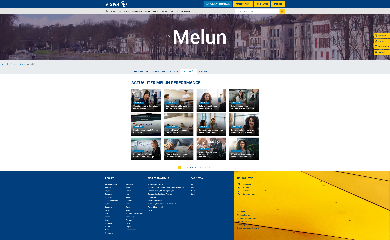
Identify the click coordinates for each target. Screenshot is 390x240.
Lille (106, 214)
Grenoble (108, 207)
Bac (192, 184)
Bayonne (108, 191)
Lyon (107, 220)
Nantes (128, 191)
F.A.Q (150, 210)
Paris (128, 204)
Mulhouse (129, 184)
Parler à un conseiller (220, 4)
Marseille (108, 223)
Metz (107, 230)
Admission (173, 12)
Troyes (128, 227)
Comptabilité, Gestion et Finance (160, 194)
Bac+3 (193, 191)
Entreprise (185, 12)
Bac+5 (193, 194)
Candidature (262, 4)
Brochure (278, 4)
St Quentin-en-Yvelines (134, 214)
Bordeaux (108, 197)
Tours (128, 223)
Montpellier (109, 233)
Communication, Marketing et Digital (161, 191)
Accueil (5, 64)
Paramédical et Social (156, 207)
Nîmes (128, 197)
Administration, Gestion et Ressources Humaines (166, 188)
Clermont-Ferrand (111, 201)
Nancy (128, 188)
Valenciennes (131, 230)
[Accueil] (107, 11)
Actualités (188, 71)
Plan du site (241, 212)
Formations (116, 12)
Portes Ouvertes (243, 4)
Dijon (107, 204)
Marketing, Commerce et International (162, 204)
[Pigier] (116, 4)
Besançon (108, 194)
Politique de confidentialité (247, 218)
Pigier (164, 12)
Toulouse (129, 220)
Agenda (203, 71)
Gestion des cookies (244, 222)
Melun (22, 64)
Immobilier (152, 197)
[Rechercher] (282, 11)
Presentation (141, 71)
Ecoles (127, 12)
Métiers (156, 12)
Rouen (128, 210)
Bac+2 (193, 188)
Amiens (108, 188)
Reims (128, 207)
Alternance (137, 12)
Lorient (107, 217)
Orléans (129, 201)
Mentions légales (243, 215)
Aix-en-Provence (111, 184)
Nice (127, 194)
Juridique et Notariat (155, 201)
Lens (107, 210)
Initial (147, 12)
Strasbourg (130, 217)
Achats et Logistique (155, 184)
